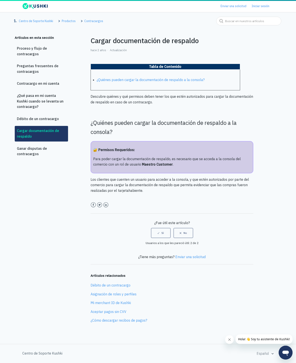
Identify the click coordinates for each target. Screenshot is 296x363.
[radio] (161, 233)
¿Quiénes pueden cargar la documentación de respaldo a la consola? (151, 80)
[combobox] (248, 21)
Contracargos (93, 21)
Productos (69, 21)
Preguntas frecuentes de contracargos (38, 69)
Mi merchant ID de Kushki (111, 303)
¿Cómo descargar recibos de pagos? (119, 320)
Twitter (99, 205)
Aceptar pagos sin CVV (108, 311)
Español (263, 353)
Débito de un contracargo (38, 119)
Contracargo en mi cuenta (38, 83)
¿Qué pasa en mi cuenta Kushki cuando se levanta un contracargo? (40, 101)
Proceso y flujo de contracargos (32, 51)
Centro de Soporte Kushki (36, 21)
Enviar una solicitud (233, 6)
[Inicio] (35, 8)
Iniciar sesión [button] (260, 6)
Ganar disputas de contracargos (32, 151)
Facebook (93, 205)
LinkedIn (106, 205)
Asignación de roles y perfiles (114, 294)
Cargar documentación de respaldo (38, 133)
